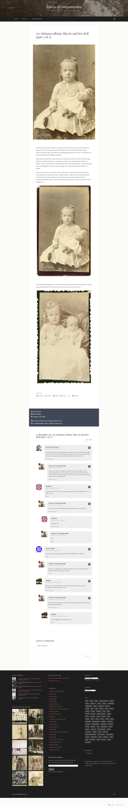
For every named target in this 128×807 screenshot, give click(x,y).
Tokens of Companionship (64, 7)
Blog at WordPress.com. (19, 794)
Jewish (97, 719)
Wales (109, 739)
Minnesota (110, 721)
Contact (25, 19)
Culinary (111, 708)
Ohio (98, 726)
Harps (98, 716)
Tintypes (106, 737)
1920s (87, 701)
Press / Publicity (101, 729)
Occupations (53, 727)
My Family (52, 724)
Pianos (110, 726)
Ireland (87, 719)
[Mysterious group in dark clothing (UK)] (35, 732)
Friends (51, 701)
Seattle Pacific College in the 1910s (59, 678)
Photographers (37, 19)
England (87, 713)
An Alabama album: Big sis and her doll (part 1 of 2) (62, 35)
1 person (52, 458)
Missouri (88, 724)
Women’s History (54, 681)
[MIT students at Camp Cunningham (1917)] (35, 747)
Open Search (114, 19)
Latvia (107, 719)
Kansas (102, 719)
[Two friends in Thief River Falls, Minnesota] (35, 716)
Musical (51, 722)
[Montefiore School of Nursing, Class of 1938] (19, 716)
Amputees (93, 703)
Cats (92, 708)
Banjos (95, 706)
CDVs (40, 416)
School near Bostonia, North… (30, 683)
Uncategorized (53, 742)
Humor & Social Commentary (57, 709)
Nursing (93, 726)
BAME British (89, 706)
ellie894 (48, 580)
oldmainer (21, 697)
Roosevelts (88, 731)
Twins (87, 739)
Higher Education (54, 706)
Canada (87, 708)
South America (101, 734)
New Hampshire (95, 724)
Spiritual (51, 734)
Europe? (93, 713)
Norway (87, 726)
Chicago (101, 708)
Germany (93, 716)
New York (110, 724)
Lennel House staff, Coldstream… (29, 694)
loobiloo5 (49, 486)
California (101, 706)
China (106, 708)
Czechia (92, 711)
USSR (98, 739)
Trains (111, 737)
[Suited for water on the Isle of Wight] (19, 732)
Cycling (87, 711)
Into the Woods (53, 714)
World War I (52, 750)
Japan (92, 719)
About (16, 19)
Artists (99, 703)
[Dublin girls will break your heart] (35, 763)
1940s (96, 701)
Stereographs (110, 734)
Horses (103, 716)
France (87, 716)
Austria (104, 703)
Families (51, 699)
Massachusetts (95, 721)
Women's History (54, 747)
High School (52, 704)
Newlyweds (103, 724)
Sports (51, 737)
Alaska (87, 703)
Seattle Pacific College (91, 734)
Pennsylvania (104, 726)
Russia (99, 731)
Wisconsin (88, 742)
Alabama (35, 416)
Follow (51, 769)
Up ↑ (115, 794)
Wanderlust (52, 744)
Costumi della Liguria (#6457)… (28, 698)
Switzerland (94, 737)
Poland (87, 729)
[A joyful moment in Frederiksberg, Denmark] (19, 778)
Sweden (87, 737)
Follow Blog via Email (55, 757)
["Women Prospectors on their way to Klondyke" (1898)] (35, 778)
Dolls (43, 416)
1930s (91, 701)
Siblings (38, 414)
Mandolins (88, 721)
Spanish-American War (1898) (57, 732)
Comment (87, 656)
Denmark (98, 711)
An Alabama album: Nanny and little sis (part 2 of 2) (47, 423)
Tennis (100, 737)
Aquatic (51, 694)
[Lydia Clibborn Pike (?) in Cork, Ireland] (19, 763)
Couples (51, 696)
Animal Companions (55, 691)
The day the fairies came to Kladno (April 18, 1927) (47, 421)
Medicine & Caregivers (55, 719)
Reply (89, 448)
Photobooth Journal (52, 447)
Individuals (52, 711)
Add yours (88, 440)
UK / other (92, 739)
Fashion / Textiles (101, 713)
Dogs (104, 711)
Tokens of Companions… (25, 678)
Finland (109, 713)
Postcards (93, 729)
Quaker (108, 729)
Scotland (105, 731)
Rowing (94, 731)
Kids (34, 414)
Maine (112, 719)
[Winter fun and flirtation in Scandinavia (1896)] (19, 747)
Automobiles (111, 703)
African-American (103, 701)
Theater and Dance (54, 739)
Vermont (104, 739)
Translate (97, 680)
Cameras (107, 706)
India (108, 716)
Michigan (103, 721)
